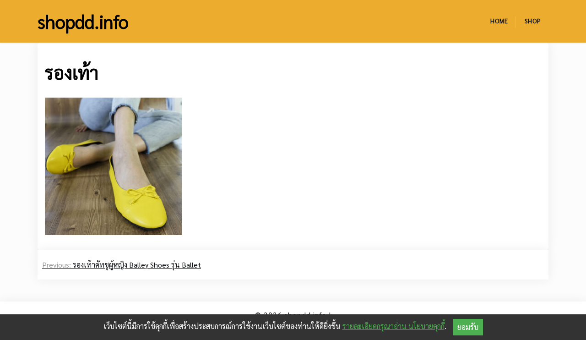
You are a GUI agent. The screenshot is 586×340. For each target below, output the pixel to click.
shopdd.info (83, 21)
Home (499, 21)
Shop (533, 21)
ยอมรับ (467, 327)
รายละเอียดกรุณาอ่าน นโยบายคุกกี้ (393, 326)
